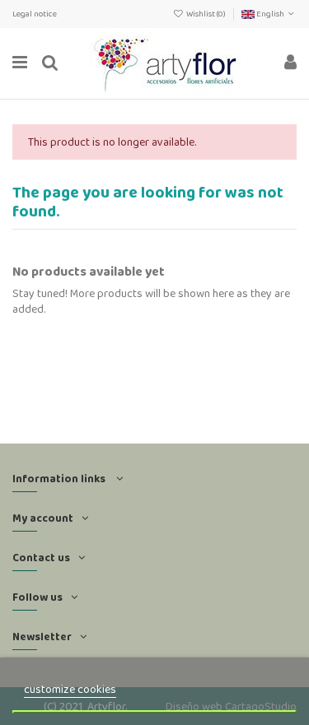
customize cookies (70, 689)
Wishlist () (206, 13)
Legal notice (34, 13)
